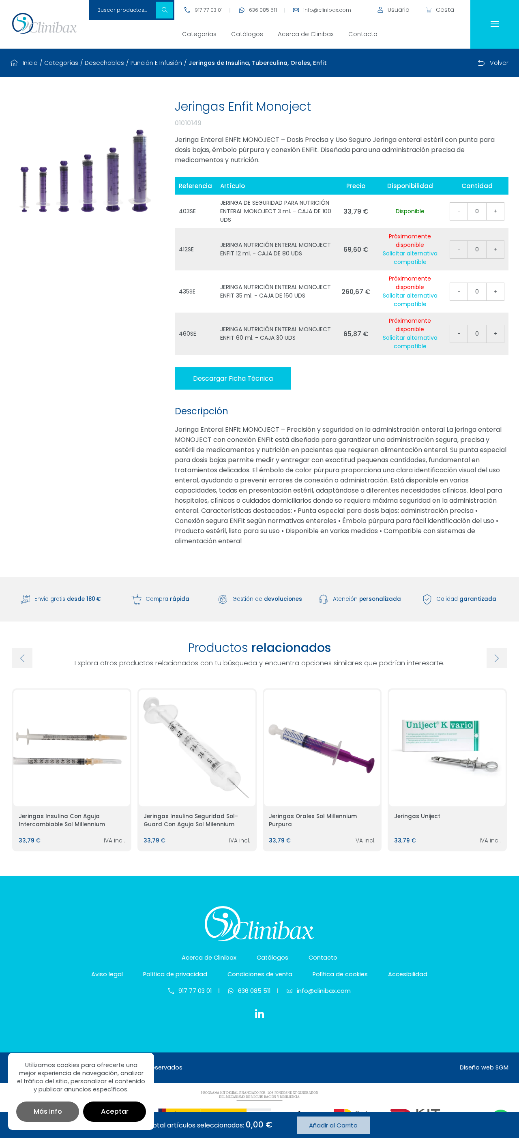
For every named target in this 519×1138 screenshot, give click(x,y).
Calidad (466, 599)
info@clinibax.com (327, 9)
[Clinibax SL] (44, 23)
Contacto (362, 34)
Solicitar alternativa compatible (410, 257)
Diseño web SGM (484, 1067)
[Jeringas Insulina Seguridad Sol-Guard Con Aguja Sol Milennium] (197, 748)
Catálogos (247, 34)
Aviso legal (107, 974)
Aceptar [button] (115, 1111)
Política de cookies (340, 974)
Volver (499, 63)
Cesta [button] (445, 10)
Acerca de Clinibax (306, 34)
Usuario (399, 10)
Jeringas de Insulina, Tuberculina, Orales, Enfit (258, 63)
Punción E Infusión (156, 63)
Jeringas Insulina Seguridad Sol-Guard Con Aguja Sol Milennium (191, 820)
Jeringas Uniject (417, 816)
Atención (367, 599)
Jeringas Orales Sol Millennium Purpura (313, 820)
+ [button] (495, 211)
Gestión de (267, 599)
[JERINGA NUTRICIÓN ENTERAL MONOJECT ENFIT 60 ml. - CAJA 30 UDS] (85, 172)
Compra (167, 599)
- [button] (459, 211)
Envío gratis (67, 599)
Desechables (104, 63)
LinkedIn (259, 1013)
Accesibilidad (407, 974)
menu (494, 24)
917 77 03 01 (209, 9)
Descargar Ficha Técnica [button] (233, 378)
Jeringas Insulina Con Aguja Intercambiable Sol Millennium (62, 820)
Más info (48, 1111)
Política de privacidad (175, 974)
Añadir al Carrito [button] (333, 1125)
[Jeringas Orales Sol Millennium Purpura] (322, 748)
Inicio (30, 63)
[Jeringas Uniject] (447, 748)
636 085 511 (263, 9)
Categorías (199, 34)
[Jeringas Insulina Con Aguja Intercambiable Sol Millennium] (71, 748)
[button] (164, 10)
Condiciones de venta (259, 974)
